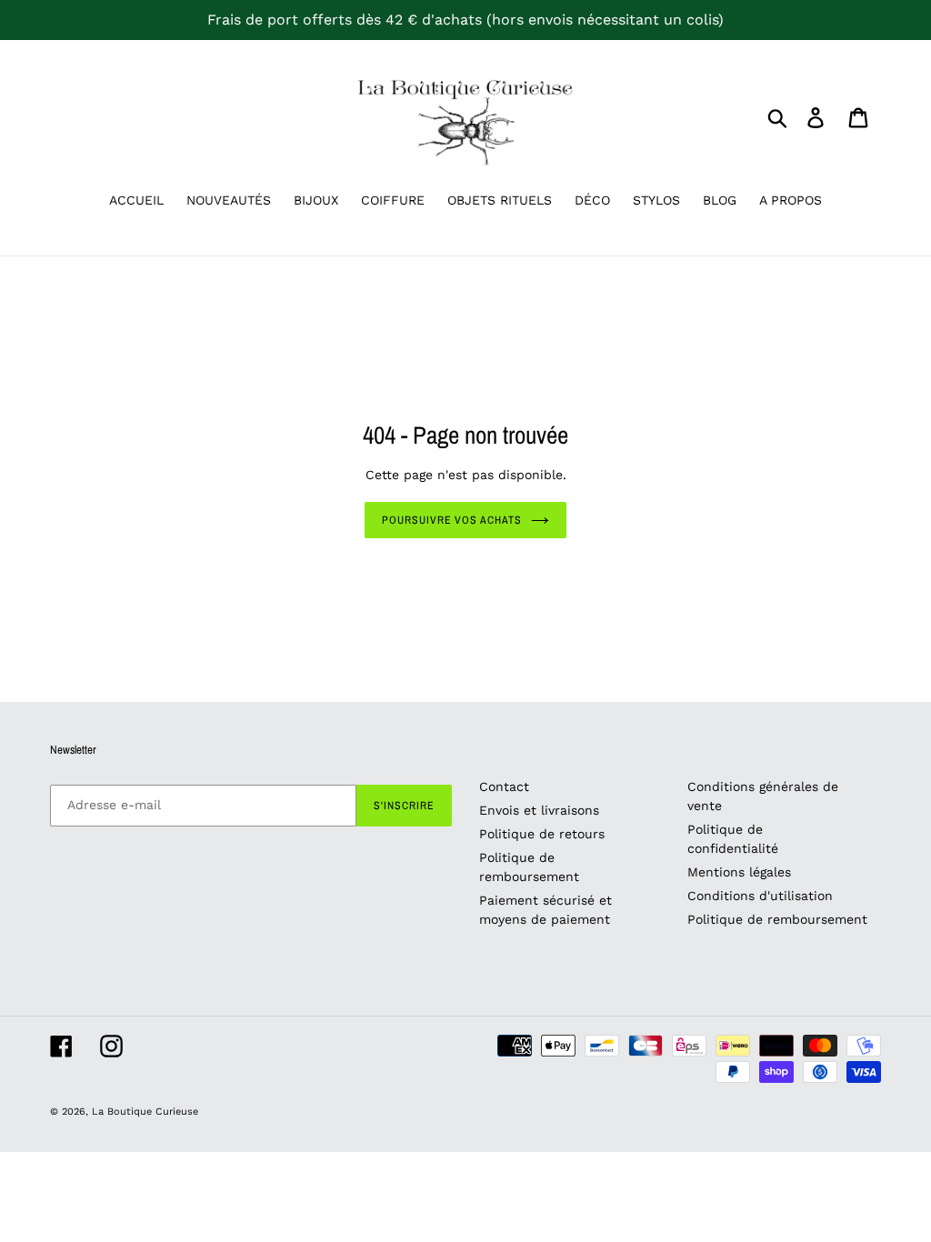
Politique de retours (542, 833)
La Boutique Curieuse (145, 1111)
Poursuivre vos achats (452, 520)
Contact (504, 786)
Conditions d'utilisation (760, 895)
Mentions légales (739, 872)
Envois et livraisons (539, 810)
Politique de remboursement (777, 919)
